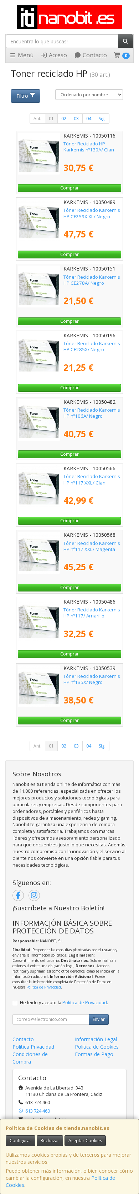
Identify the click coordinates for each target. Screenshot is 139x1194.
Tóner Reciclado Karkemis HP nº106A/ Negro (91, 413)
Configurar (20, 1140)
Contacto (94, 55)
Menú (25, 55)
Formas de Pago (94, 1054)
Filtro (22, 95)
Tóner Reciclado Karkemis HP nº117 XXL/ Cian (91, 479)
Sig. (102, 119)
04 (88, 119)
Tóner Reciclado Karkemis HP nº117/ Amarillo (91, 612)
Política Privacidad (33, 1046)
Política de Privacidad (43, 987)
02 (63, 119)
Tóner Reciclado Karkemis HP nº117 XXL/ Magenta (91, 546)
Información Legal (96, 1039)
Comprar (69, 188)
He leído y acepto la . (64, 1003)
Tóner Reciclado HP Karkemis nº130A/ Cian (88, 146)
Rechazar (50, 1140)
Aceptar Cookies (85, 1140)
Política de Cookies (97, 1046)
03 (76, 119)
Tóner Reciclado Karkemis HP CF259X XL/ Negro (91, 213)
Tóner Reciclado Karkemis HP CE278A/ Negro (91, 280)
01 (51, 119)
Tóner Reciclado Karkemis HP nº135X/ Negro (91, 679)
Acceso (57, 55)
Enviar (99, 1019)
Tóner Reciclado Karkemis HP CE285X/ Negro (91, 346)
